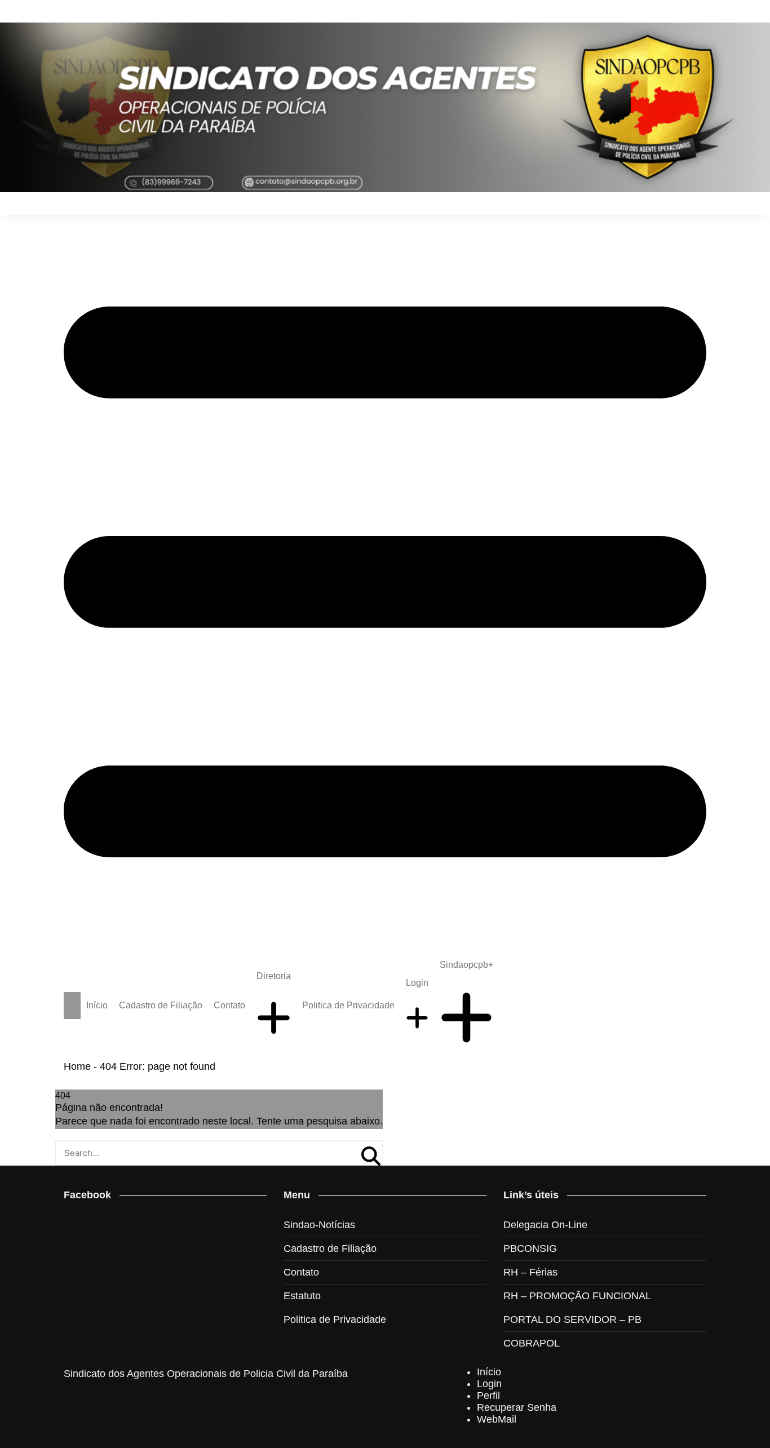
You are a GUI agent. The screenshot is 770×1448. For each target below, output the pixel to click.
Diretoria (273, 976)
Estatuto (302, 1295)
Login (417, 983)
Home (77, 1066)
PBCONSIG (530, 1248)
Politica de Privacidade (348, 1005)
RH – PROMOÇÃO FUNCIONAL (577, 1295)
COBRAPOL (531, 1343)
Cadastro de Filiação (160, 1005)
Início (97, 1005)
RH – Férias (530, 1272)
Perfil (488, 1395)
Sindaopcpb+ (466, 964)
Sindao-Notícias (319, 1224)
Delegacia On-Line (545, 1224)
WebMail (496, 1419)
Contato (229, 1005)
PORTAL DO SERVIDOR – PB (572, 1319)
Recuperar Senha (516, 1407)
